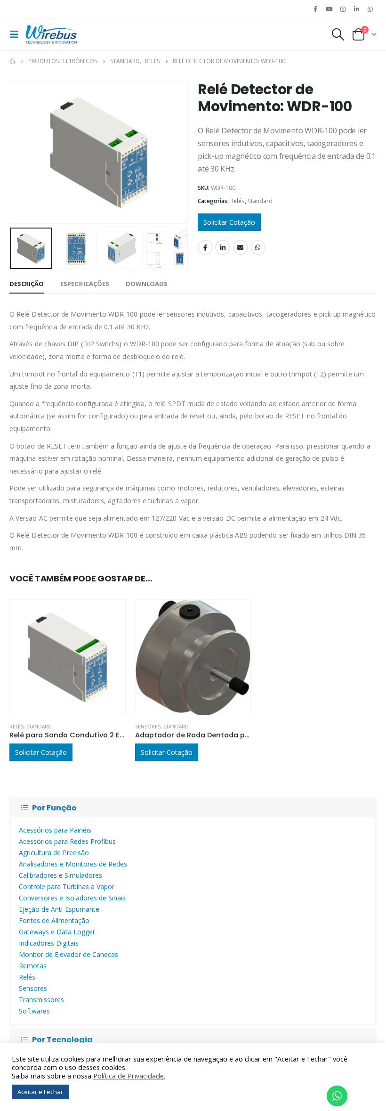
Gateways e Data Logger (57, 931)
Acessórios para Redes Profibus (67, 841)
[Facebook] (315, 9)
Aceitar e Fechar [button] (40, 1091)
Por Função (54, 807)
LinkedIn (222, 247)
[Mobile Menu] (16, 34)
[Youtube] (329, 9)
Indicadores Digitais (49, 943)
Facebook (205, 247)
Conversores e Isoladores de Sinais (72, 897)
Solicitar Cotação (229, 222)
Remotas (33, 965)
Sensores (148, 726)
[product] (67, 657)
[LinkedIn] (357, 9)
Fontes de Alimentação (54, 920)
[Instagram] (343, 9)
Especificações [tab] (84, 283)
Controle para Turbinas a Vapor (66, 886)
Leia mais (109, 615)
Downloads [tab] (147, 283)
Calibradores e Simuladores (60, 875)
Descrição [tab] (26, 283)
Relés (237, 201)
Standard (260, 201)
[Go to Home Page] (12, 61)
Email (240, 247)
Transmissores (41, 999)
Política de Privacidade (128, 1075)
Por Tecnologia (62, 1039)
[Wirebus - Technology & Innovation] (51, 34)
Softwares (34, 1010)
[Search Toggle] (337, 34)
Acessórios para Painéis (55, 829)
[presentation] (21, 152)
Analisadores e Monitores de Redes (73, 863)
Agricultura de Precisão (54, 852)
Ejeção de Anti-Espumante (59, 909)
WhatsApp (370, 9)
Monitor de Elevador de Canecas (68, 954)
